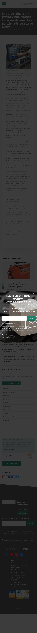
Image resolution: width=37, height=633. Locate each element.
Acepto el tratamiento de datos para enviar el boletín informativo (17, 336)
